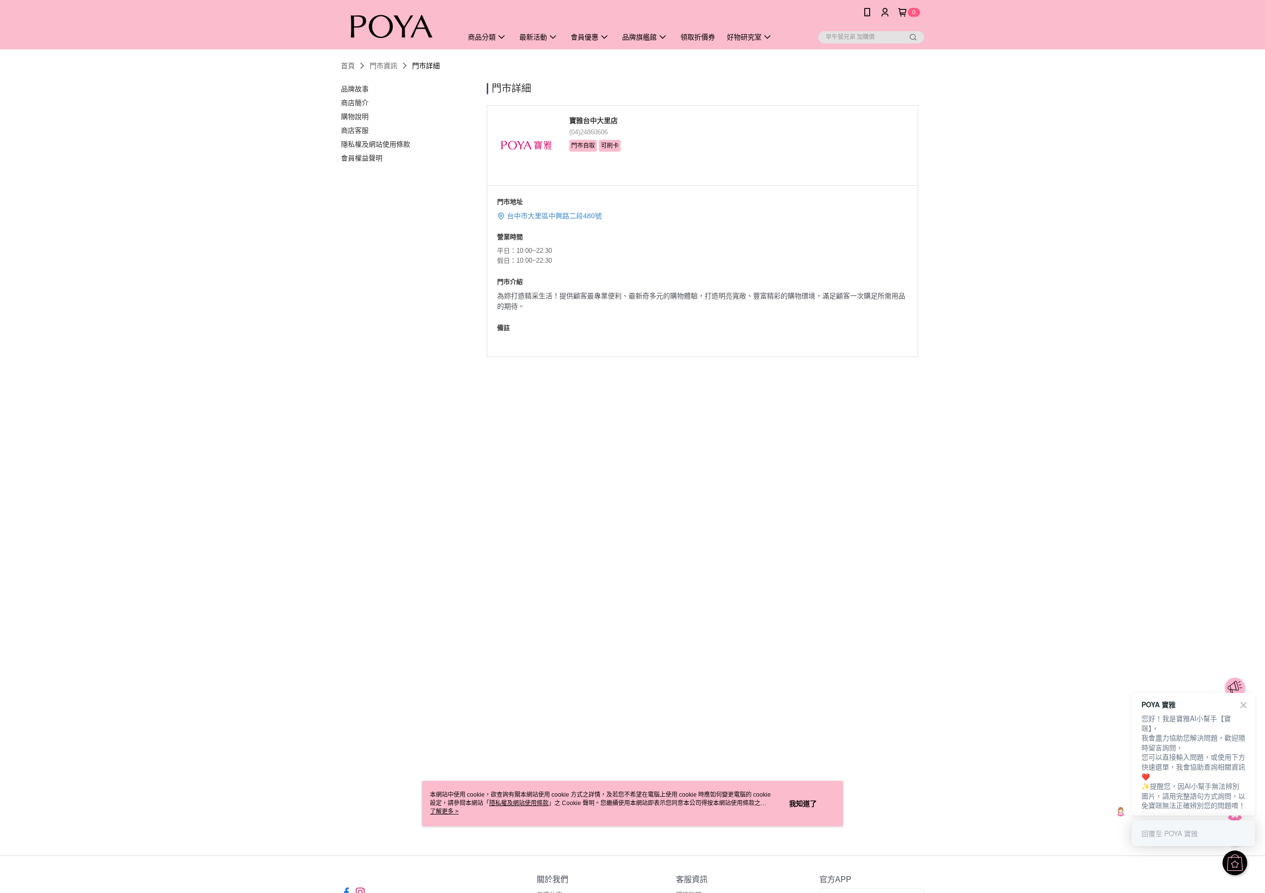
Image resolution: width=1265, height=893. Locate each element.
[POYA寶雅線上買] (396, 26)
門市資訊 (383, 66)
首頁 (348, 66)
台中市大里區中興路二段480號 (554, 216)
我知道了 (803, 804)
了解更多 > (444, 811)
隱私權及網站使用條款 (518, 803)
